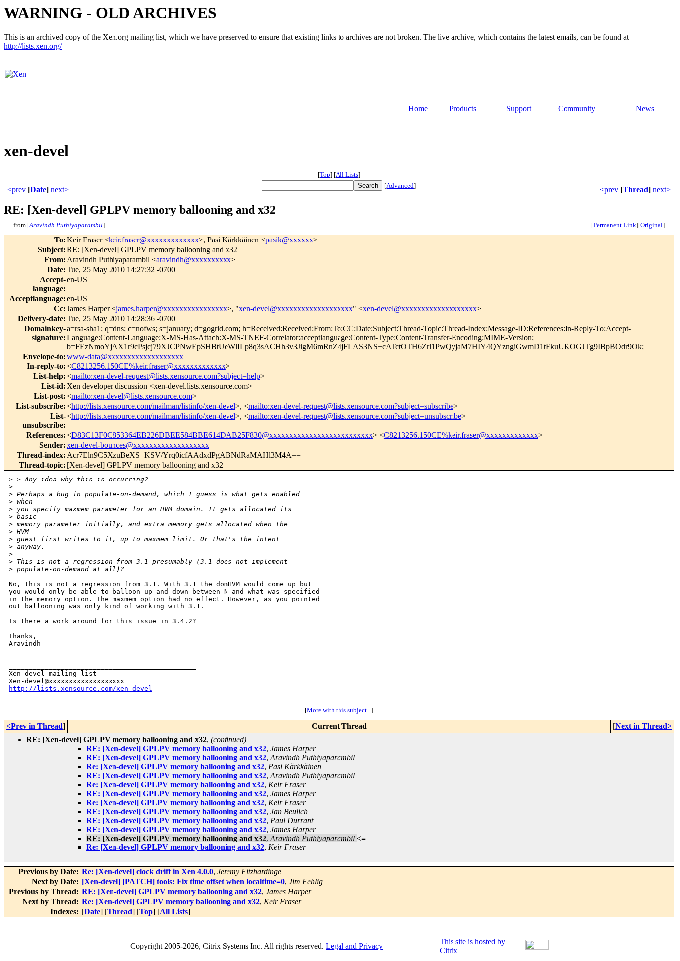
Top (325, 174)
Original (651, 225)
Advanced (400, 185)
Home (418, 108)
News (645, 108)
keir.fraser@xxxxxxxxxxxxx (154, 240)
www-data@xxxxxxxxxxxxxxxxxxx (125, 356)
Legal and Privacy (354, 946)
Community (576, 108)
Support (518, 108)
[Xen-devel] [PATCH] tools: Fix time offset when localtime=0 (183, 881)
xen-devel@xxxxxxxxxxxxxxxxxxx (296, 308)
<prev (16, 189)
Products (462, 108)
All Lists (347, 174)
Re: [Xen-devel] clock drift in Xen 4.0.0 (147, 871)
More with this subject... (339, 710)
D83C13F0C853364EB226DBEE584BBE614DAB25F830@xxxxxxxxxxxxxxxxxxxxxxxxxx (222, 435)
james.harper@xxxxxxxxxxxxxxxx (171, 308)
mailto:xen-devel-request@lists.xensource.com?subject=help (165, 376)
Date (38, 189)
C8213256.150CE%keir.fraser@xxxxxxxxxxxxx (148, 366)
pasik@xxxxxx (289, 240)
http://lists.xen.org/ (33, 46)
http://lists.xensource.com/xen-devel (80, 688)
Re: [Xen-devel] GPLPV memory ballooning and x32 (175, 766)
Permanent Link (614, 225)
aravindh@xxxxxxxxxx (193, 259)
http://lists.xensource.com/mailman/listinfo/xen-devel (153, 406)
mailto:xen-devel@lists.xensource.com (131, 396)
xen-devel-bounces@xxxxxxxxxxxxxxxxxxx (138, 445)
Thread (635, 189)
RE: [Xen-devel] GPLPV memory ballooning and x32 (176, 748)
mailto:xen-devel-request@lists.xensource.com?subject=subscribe (350, 406)
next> (60, 189)
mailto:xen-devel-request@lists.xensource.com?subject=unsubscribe (354, 416)
